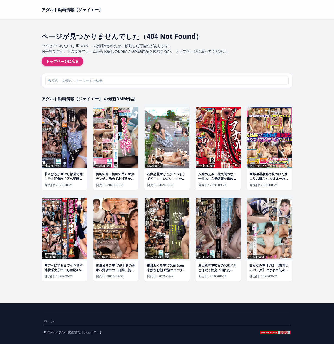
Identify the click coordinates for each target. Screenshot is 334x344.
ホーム (48, 320)
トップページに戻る (62, 61)
